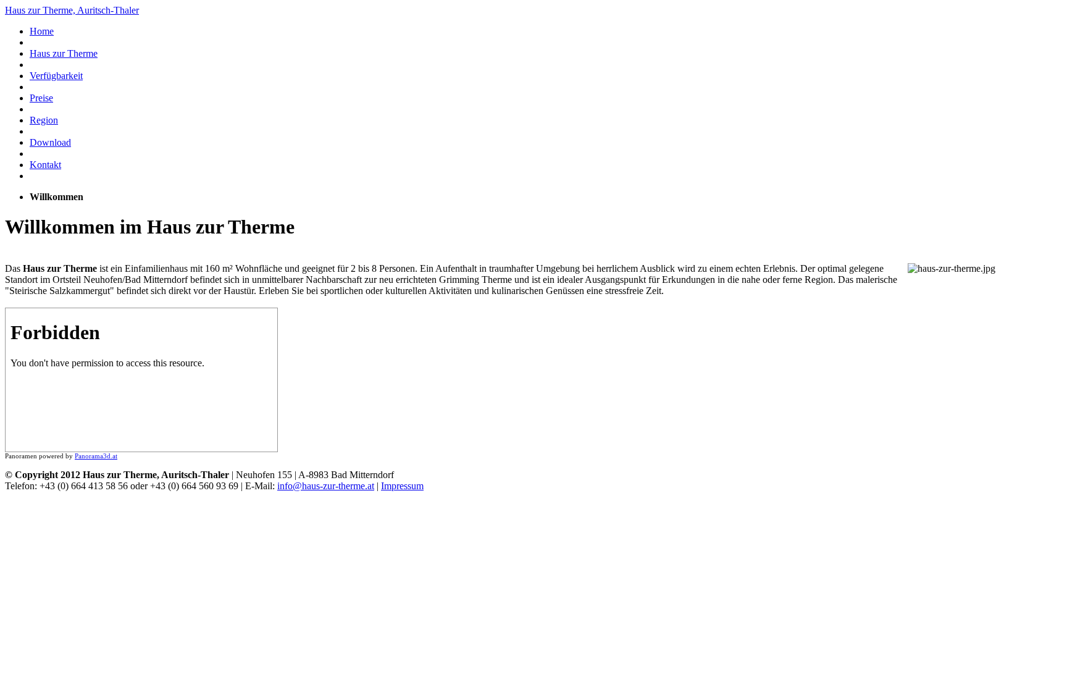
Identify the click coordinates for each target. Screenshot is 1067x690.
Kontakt (45, 164)
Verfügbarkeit (56, 75)
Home (42, 31)
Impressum (402, 486)
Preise (41, 98)
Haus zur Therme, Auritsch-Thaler (72, 10)
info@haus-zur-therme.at (325, 486)
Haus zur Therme (64, 53)
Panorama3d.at (96, 456)
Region (44, 120)
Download (50, 142)
